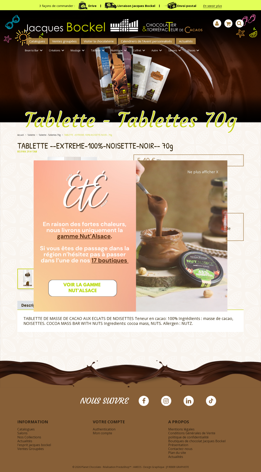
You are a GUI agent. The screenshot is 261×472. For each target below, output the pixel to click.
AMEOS (137, 467)
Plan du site (177, 452)
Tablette (98, 50)
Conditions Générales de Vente (191, 433)
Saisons (175, 50)
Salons (22, 433)
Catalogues (37, 41)
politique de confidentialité (188, 437)
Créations (57, 50)
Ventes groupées (64, 41)
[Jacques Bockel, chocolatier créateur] (111, 23)
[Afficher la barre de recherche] (240, 23)
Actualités (186, 41)
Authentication (104, 429)
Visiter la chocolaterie (99, 41)
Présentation (178, 445)
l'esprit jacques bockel (34, 445)
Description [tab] (32, 305)
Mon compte (102, 433)
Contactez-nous (180, 449)
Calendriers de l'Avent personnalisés (146, 41)
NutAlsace (119, 50)
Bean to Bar (34, 50)
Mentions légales (181, 429)
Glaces (193, 50)
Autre (157, 50)
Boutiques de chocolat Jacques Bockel (197, 441)
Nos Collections (29, 437)
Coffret (139, 50)
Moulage (78, 50)
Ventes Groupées (30, 449)
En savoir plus (212, 6)
